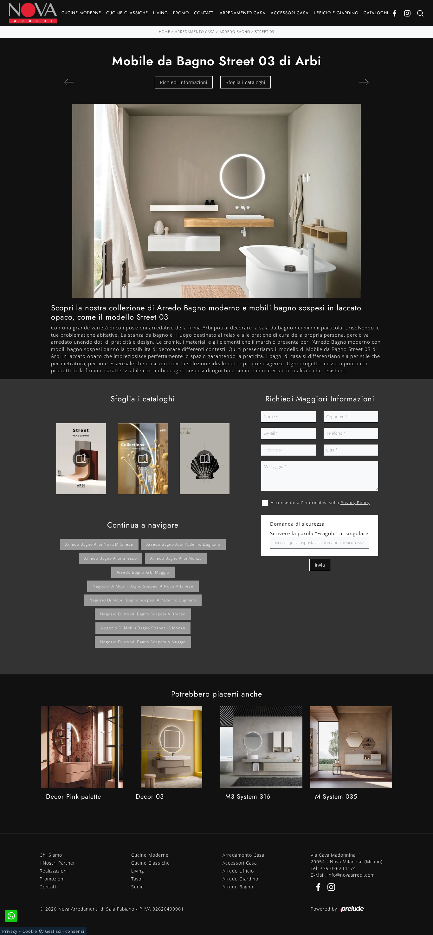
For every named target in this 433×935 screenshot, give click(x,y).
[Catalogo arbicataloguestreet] (81, 458)
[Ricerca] (420, 13)
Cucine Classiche (127, 13)
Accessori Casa (290, 13)
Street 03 (264, 31)
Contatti (204, 13)
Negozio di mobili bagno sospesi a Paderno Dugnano (142, 600)
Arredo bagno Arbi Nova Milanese (99, 544)
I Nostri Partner (57, 863)
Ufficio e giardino (336, 13)
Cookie (30, 931)
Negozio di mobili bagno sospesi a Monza (143, 628)
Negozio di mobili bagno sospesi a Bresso (143, 614)
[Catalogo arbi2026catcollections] (143, 458)
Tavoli (137, 879)
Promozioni (52, 879)
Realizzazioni (54, 871)
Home (164, 31)
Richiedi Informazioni (183, 82)
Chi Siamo (51, 855)
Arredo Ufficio (238, 871)
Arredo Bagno (235, 31)
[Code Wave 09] (69, 82)
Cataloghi (376, 13)
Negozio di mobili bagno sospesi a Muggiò (143, 642)
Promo (181, 13)
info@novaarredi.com (351, 875)
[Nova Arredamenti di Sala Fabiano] (33, 13)
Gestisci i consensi (64, 931)
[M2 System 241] (364, 82)
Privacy (9, 931)
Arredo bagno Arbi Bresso (110, 558)
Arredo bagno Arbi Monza (176, 558)
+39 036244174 (338, 868)
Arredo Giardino (240, 879)
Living (160, 13)
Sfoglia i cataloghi (245, 82)
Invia (320, 565)
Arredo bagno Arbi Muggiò (143, 572)
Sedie (137, 887)
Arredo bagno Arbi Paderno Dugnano (183, 544)
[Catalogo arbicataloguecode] (204, 458)
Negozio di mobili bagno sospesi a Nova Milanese (143, 586)
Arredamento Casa (243, 13)
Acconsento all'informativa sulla (320, 502)
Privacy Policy (355, 502)
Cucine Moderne (81, 13)
